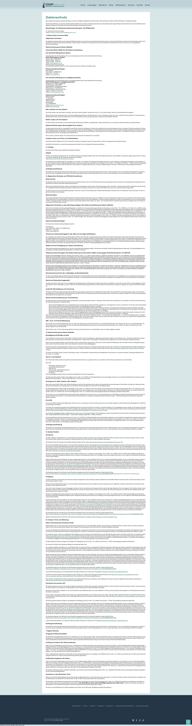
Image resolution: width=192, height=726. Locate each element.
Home (83, 5)
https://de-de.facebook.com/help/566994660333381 (98, 473)
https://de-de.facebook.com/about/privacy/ (67, 537)
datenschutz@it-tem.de (57, 105)
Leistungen (91, 5)
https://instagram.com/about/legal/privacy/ (104, 517)
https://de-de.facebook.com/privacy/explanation (66, 450)
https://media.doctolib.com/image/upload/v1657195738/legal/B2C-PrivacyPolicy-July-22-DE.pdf (78, 410)
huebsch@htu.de (55, 74)
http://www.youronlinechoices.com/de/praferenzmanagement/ (64, 580)
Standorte (103, 5)
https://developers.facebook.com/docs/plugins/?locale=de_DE (104, 442)
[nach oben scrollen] (188, 722)
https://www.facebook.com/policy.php (128, 473)
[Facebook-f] (136, 720)
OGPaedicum (121, 5)
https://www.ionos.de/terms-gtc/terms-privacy (60, 158)
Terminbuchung (76, 706)
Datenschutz (109, 706)
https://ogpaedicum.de (57, 64)
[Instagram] (140, 720)
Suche (147, 5)
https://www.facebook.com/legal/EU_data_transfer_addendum (64, 473)
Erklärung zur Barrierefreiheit (125, 706)
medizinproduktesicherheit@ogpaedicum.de (63, 32)
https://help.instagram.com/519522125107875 (96, 514)
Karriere (131, 5)
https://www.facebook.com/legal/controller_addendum (75, 465)
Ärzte (111, 5)
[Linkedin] (133, 720)
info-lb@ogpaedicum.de (57, 92)
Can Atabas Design (58, 720)
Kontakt (140, 5)
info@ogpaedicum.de (56, 63)
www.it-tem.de (55, 106)
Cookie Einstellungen (142, 706)
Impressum (100, 706)
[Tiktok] (143, 720)
